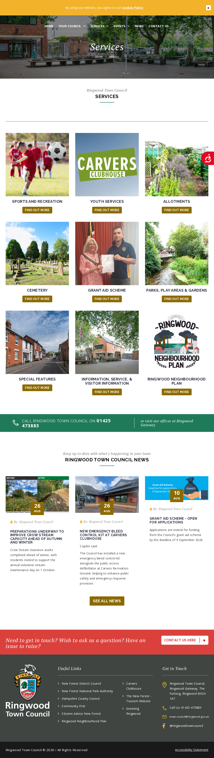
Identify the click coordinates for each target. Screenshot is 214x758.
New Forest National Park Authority (87, 691)
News (139, 26)
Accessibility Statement (191, 750)
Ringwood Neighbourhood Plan (84, 721)
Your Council (70, 26)
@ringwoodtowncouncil (186, 726)
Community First (73, 706)
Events (120, 26)
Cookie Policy (132, 8)
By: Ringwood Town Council (33, 522)
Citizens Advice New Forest (81, 714)
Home (49, 26)
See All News (107, 601)
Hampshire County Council (80, 699)
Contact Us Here (180, 640)
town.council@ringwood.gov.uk (189, 716)
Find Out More (37, 210)
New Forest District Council (81, 683)
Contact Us (159, 26)
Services (97, 26)
